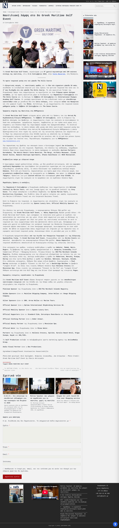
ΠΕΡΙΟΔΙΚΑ (65, 6)
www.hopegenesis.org (11, 141)
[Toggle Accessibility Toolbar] (115, 524)
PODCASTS (72, 6)
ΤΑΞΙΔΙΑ (34, 6)
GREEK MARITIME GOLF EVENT (18, 364)
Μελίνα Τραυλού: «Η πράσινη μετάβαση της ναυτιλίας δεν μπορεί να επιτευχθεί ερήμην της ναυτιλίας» (105, 44)
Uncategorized (7, 362)
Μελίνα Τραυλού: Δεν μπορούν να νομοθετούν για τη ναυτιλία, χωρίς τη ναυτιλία (42, 398)
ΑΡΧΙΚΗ (14, 6)
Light (107, 1)
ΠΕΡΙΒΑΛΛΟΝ (26, 6)
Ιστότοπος (7, 461)
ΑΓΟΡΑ (19, 6)
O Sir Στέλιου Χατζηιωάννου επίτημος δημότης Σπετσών (105, 53)
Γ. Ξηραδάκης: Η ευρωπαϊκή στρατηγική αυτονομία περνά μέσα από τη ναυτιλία (105, 23)
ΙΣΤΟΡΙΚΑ (58, 6)
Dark (110, 1)
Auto (115, 1)
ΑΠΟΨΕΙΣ (51, 6)
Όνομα (6, 447)
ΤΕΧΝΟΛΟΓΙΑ (42, 6)
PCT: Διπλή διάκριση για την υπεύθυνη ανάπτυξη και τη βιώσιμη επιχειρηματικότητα (73, 502)
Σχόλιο (6, 425)
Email (6, 454)
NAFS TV (78, 6)
